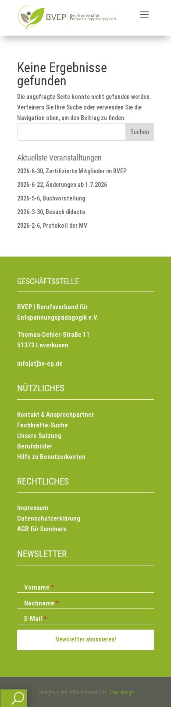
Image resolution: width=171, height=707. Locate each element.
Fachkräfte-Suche (42, 425)
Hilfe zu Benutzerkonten (51, 457)
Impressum (32, 508)
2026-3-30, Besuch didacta (51, 211)
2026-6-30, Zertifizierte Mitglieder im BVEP (72, 171)
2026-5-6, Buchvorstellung (51, 198)
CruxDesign (121, 692)
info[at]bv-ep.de (40, 364)
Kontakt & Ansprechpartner (55, 415)
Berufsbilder (34, 446)
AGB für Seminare (42, 529)
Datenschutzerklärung (48, 518)
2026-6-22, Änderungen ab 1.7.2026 (62, 184)
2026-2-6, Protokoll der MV (52, 225)
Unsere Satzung (39, 436)
